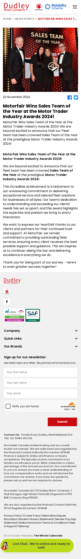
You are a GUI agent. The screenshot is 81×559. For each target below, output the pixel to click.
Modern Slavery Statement (36, 519)
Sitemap (23, 526)
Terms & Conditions (55, 523)
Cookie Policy (32, 515)
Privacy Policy (13, 515)
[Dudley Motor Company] (16, 7)
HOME (7, 19)
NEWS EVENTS (25, 19)
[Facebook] (69, 97)
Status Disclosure (30, 523)
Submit (62, 422)
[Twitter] (76, 97)
